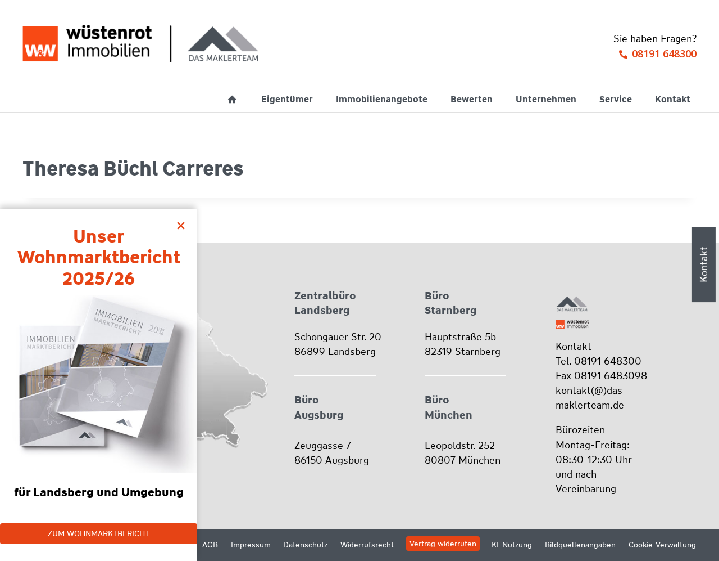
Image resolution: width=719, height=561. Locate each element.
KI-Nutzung (512, 545)
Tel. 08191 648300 (598, 361)
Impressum (251, 545)
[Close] (183, 223)
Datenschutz (305, 545)
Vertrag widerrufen (442, 543)
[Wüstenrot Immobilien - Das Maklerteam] (140, 43)
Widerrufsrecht (367, 545)
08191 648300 (664, 53)
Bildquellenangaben (580, 545)
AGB (210, 545)
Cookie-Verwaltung (662, 545)
